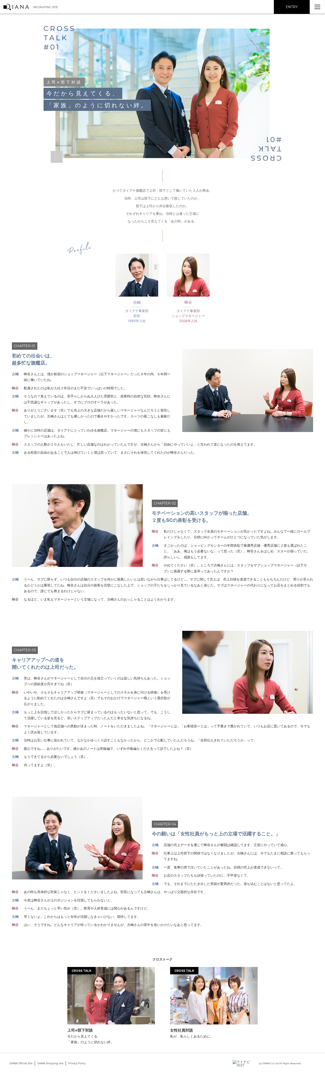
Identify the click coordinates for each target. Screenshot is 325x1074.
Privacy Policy (77, 1063)
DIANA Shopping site (50, 1063)
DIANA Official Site (21, 1063)
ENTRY (292, 7)
